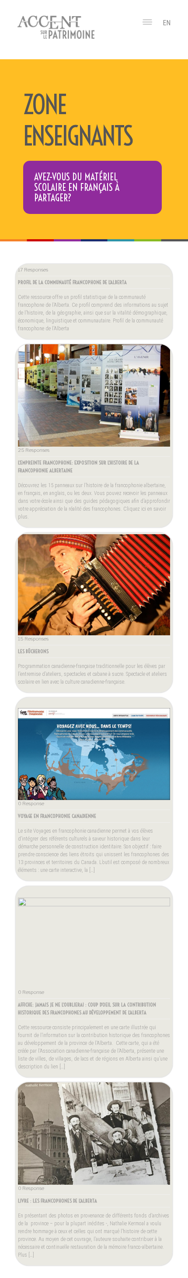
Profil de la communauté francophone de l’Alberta (72, 282)
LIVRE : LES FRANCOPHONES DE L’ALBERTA (57, 1200)
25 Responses (33, 450)
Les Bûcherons (33, 651)
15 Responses (33, 639)
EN (167, 23)
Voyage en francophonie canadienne (57, 816)
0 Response (31, 803)
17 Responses (33, 270)
